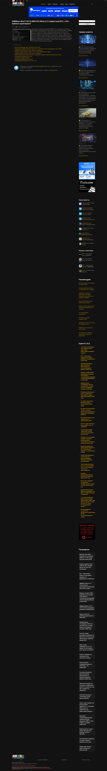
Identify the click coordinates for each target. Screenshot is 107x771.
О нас (21, 759)
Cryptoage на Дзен (86, 223)
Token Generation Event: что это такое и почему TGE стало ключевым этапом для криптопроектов (87, 467)
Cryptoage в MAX (86, 203)
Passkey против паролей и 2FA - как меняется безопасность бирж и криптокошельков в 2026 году (87, 395)
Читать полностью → (84, 55)
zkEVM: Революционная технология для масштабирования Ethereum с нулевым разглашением (87, 458)
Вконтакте (47, 66)
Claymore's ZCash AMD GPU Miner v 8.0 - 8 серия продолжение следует (33, 51)
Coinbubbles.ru (85, 233)
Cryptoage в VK (85, 228)
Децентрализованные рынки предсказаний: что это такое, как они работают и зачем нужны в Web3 (88, 449)
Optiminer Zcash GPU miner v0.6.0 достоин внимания (28, 53)
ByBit (83, 253)
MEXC (83, 265)
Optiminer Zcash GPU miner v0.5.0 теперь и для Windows (29, 50)
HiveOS (83, 270)
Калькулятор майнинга (43, 759)
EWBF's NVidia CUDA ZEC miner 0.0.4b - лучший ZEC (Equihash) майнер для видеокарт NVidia (38, 54)
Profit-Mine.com (85, 238)
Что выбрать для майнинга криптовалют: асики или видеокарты (85, 334)
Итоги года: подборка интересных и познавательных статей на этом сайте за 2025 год (87, 483)
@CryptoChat (54, 70)
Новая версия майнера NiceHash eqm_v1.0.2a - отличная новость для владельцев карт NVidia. (38, 48)
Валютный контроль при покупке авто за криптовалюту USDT (87, 419)
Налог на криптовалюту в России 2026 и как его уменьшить (88, 425)
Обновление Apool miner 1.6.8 (22, 57)
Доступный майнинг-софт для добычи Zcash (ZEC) (27, 47)
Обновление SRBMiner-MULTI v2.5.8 (24, 59)
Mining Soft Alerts (86, 218)
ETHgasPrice (64, 759)
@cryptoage (40, 66)
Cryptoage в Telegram (87, 208)
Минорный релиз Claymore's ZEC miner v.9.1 (26, 60)
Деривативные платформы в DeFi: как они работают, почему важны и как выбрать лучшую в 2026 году (87, 386)
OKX (83, 258)
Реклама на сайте (86, 759)
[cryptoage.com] (18, 4)
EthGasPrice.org (85, 243)
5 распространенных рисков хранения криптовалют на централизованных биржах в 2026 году (86, 366)
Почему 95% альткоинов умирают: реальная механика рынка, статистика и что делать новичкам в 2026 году (88, 440)
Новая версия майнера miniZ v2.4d (23, 56)
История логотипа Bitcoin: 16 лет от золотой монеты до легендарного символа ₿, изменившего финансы (88, 411)
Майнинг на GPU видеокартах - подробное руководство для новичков (87, 307)
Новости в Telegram (87, 213)
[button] (43, 4)
